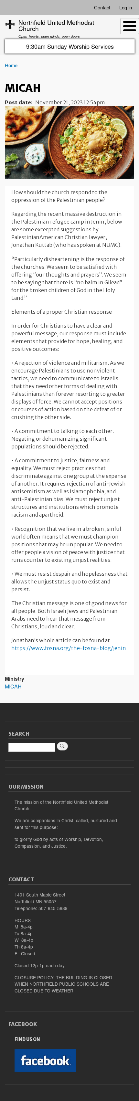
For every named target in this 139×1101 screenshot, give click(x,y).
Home (11, 65)
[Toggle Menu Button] (129, 26)
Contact (102, 7)
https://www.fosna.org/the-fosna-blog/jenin (68, 648)
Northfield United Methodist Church (56, 25)
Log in (125, 7)
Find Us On (27, 1039)
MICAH (13, 686)
